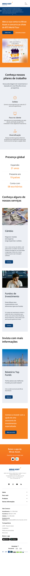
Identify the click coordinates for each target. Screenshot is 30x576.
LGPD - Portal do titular (8, 526)
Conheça (9, 262)
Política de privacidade (8, 530)
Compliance (5, 528)
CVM (20, 548)
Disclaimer (14, 546)
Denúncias (5, 533)
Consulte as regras (20, 32)
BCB (17, 548)
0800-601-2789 (12, 513)
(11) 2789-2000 (13, 511)
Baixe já (9, 397)
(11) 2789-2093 (10, 516)
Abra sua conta (11, 432)
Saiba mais (8, 32)
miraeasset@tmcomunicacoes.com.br (17, 520)
